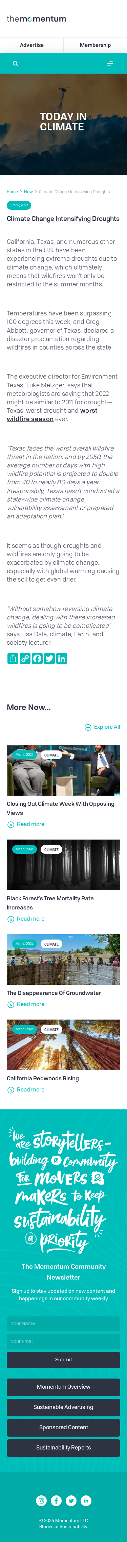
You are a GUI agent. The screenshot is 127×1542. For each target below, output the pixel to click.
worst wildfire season (52, 414)
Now (28, 192)
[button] (110, 63)
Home (12, 192)
